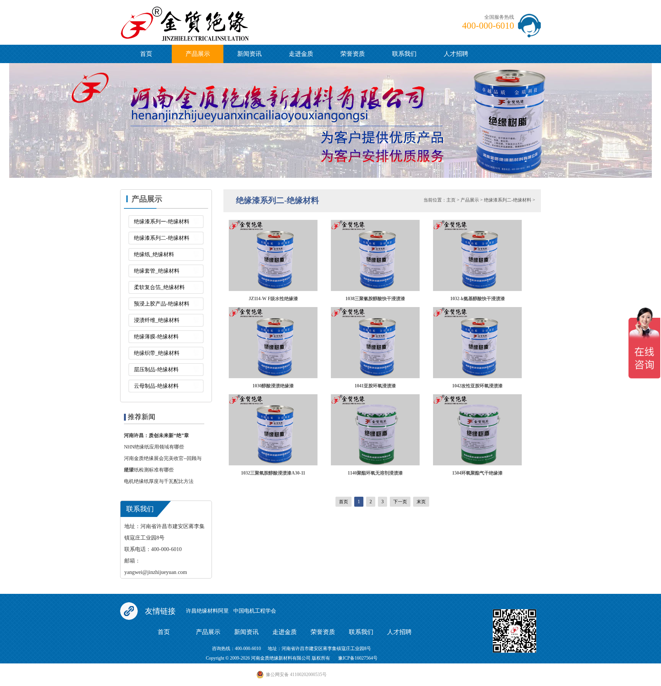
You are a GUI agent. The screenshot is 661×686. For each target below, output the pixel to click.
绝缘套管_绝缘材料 (156, 271)
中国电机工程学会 (254, 611)
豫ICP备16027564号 (358, 658)
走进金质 (301, 53)
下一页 (400, 501)
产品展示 (198, 53)
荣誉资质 (352, 53)
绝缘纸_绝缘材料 (154, 254)
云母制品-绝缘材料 (156, 386)
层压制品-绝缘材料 (156, 369)
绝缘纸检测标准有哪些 (149, 470)
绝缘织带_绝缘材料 (156, 353)
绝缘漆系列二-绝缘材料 (161, 238)
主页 (451, 200)
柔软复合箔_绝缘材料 (159, 287)
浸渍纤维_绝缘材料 (156, 320)
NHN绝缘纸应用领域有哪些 (154, 447)
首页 (146, 53)
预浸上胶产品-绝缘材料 (161, 304)
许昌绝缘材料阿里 (207, 611)
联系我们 (404, 53)
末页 (421, 501)
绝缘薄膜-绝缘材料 (156, 337)
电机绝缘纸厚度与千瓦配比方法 (159, 481)
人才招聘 (456, 53)
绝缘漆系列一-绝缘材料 (161, 221)
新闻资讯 (249, 53)
